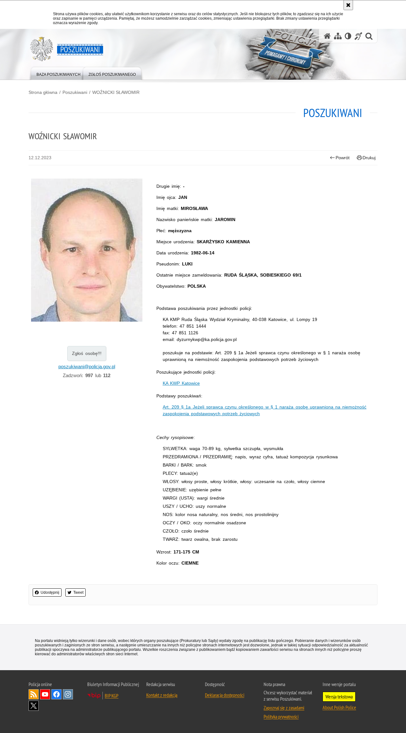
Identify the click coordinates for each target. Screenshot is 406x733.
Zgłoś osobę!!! (87, 353)
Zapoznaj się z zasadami (284, 707)
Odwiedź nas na (45, 694)
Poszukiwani (74, 92)
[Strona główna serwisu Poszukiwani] (327, 36)
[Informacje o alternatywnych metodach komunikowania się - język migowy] (358, 36)
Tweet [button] (78, 592)
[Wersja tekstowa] (348, 36)
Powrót (343, 157)
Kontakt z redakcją (161, 695)
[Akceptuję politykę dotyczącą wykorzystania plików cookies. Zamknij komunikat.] (348, 5)
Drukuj (369, 157)
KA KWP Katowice (181, 383)
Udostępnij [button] (50, 592)
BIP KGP (111, 695)
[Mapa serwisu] (338, 36)
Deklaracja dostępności (224, 695)
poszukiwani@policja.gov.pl (86, 366)
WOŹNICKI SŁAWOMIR (116, 92)
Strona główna (43, 92)
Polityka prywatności (281, 716)
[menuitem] (58, 73)
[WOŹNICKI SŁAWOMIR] (86, 250)
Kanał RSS (34, 694)
